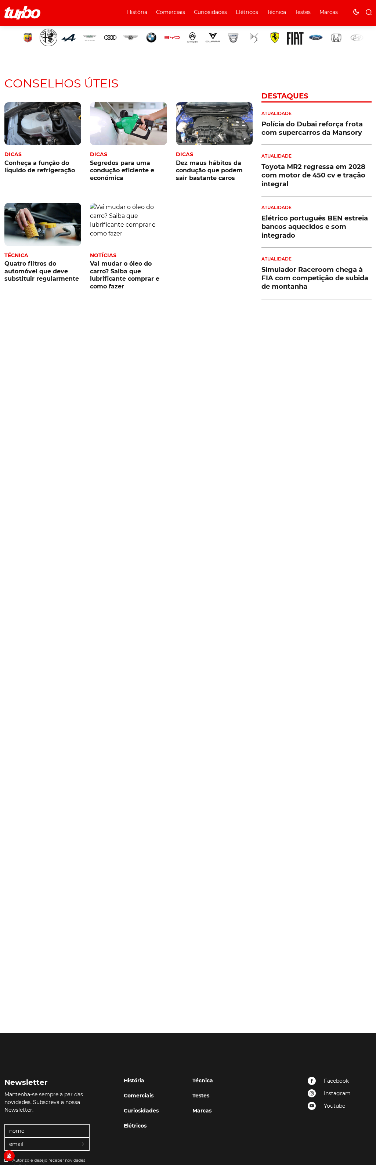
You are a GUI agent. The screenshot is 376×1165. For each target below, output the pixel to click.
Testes (303, 12)
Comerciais (170, 12)
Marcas (328, 12)
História (137, 12)
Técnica (276, 12)
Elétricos (247, 12)
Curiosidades (210, 12)
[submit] (83, 1144)
